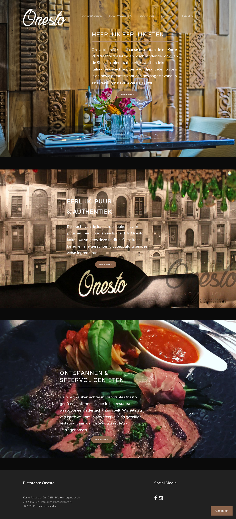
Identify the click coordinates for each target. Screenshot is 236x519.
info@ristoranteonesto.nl (56, 502)
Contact (168, 16)
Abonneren (221, 510)
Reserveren (92, 16)
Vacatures (191, 16)
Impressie (146, 16)
